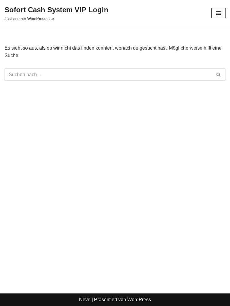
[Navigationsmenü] (218, 13)
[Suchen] (219, 74)
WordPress (139, 299)
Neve (84, 299)
